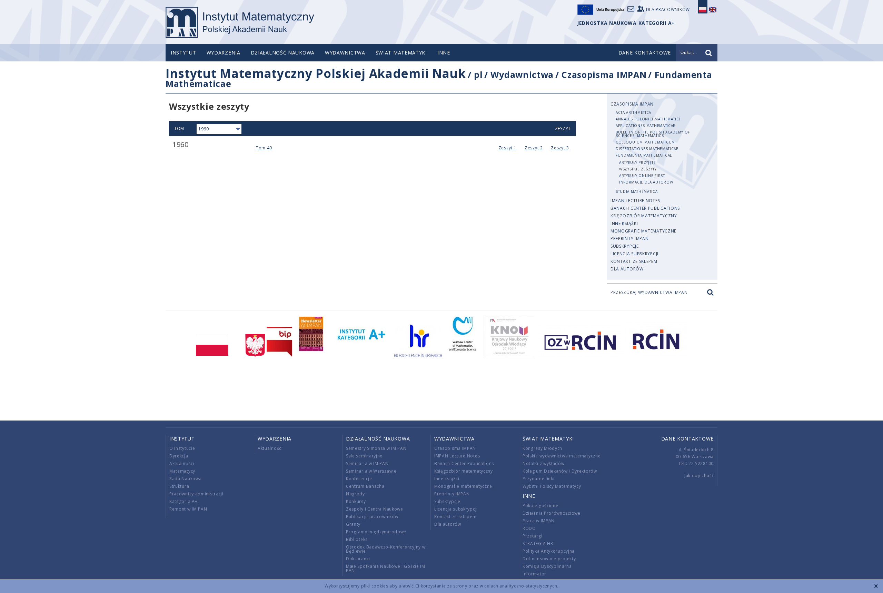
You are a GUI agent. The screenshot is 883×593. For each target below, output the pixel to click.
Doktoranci (358, 559)
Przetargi (532, 536)
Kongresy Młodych (542, 448)
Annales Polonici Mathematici (648, 119)
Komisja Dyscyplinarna (547, 566)
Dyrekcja (178, 456)
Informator (534, 574)
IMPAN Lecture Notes (635, 201)
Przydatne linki (539, 479)
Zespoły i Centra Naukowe (374, 509)
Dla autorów (627, 269)
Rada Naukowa (185, 479)
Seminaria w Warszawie (371, 471)
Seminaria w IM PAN (367, 463)
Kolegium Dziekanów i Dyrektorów (560, 471)
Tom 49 (264, 148)
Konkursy (356, 501)
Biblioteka (357, 539)
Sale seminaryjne (364, 456)
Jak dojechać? (699, 475)
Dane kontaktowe (687, 438)
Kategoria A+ (183, 501)
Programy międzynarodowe (376, 532)
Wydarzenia (223, 52)
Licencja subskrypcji (634, 254)
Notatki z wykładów (544, 463)
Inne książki (624, 223)
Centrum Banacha (365, 486)
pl (478, 74)
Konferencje (359, 479)
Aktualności (182, 463)
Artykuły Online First (642, 175)
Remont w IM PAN (188, 509)
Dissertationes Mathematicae (647, 148)
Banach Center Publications (645, 208)
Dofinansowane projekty (549, 559)
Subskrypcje (625, 246)
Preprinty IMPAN (630, 238)
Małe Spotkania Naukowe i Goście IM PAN (385, 568)
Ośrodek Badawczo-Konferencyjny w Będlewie (385, 549)
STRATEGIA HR (538, 543)
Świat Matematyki (401, 52)
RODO (529, 528)
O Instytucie (182, 448)
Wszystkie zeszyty (638, 169)
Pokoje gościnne (540, 505)
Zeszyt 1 (507, 148)
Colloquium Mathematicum (645, 142)
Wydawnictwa (345, 52)
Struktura (179, 486)
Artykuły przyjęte (637, 162)
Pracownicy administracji (196, 494)
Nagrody (355, 494)
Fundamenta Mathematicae (644, 155)
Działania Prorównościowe (552, 513)
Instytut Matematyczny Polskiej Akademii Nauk (316, 73)
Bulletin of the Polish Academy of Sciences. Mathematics (653, 134)
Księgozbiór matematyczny (644, 216)
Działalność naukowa (283, 52)
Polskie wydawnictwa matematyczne (562, 456)
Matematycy (182, 471)
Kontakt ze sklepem (634, 261)
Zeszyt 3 (560, 148)
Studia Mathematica (637, 191)
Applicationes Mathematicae (645, 125)
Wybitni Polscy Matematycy (552, 486)
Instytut (183, 52)
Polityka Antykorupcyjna (549, 551)
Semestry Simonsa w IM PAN (376, 448)
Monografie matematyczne (643, 231)
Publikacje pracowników (372, 517)
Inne (443, 52)
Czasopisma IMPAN (604, 74)
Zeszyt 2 (534, 148)
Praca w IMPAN (539, 521)
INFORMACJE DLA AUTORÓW (646, 182)
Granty (353, 524)
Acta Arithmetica (633, 112)
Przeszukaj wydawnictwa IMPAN (649, 292)
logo (240, 22)
